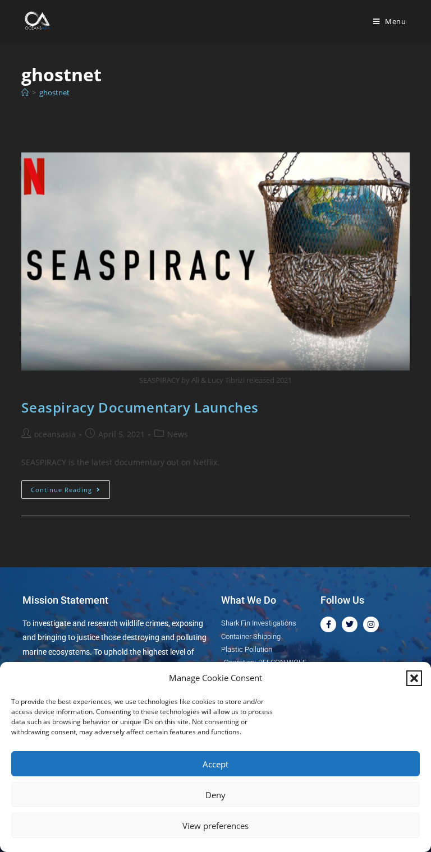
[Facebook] (328, 624)
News (177, 434)
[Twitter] (349, 624)
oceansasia (55, 434)
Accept (215, 764)
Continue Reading (70, 487)
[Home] (25, 92)
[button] (414, 678)
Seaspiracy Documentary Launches (140, 407)
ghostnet (54, 92)
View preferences (215, 825)
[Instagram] (371, 624)
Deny (215, 794)
